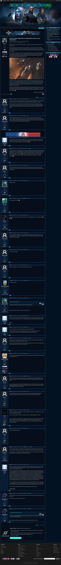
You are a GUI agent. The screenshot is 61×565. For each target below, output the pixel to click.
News (16, 0)
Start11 (2, 548)
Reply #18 (10, 376)
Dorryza (4, 381)
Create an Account (56, 548)
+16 (4, 192)
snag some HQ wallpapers (35, 84)
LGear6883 (4, 470)
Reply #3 (10, 137)
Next (42, 97)
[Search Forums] (60, 0)
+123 (4, 49)
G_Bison (4, 221)
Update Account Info (56, 552)
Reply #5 (10, 165)
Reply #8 (10, 215)
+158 (4, 364)
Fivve (5, 415)
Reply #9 (10, 232)
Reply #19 (10, 391)
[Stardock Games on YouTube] (52, 55)
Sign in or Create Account (15, 537)
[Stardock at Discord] (51, 57)
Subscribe (57, 558)
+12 (4, 458)
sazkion (4, 270)
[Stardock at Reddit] (50, 57)
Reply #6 (10, 180)
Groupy (2, 553)
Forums (37, 556)
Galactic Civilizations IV (21, 548)
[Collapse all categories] (59, 43)
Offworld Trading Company (22, 553)
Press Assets (38, 552)
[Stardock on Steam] (57, 55)
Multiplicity (2, 552)
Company (38, 544)
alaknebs (5, 452)
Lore (22, 5)
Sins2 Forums (23, 42)
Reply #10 (10, 249)
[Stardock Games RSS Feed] (56, 57)
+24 (4, 403)
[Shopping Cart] (58, 0)
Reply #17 (10, 353)
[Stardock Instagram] (56, 55)
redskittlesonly (4, 359)
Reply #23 (10, 464)
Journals (28, 5)
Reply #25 (10, 508)
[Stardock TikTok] (53, 57)
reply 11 (17, 301)
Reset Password (56, 551)
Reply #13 (10, 298)
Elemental (19, 547)
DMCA (34, 563)
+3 (4, 505)
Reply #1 (10, 98)
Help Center (55, 546)
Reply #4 (10, 148)
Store (47, 5)
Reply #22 (10, 446)
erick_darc (5, 204)
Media (35, 5)
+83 (5, 292)
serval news (35, 92)
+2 (4, 323)
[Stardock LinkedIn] (55, 57)
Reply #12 (11, 280)
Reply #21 (10, 428)
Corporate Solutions (3, 547)
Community (12, 0)
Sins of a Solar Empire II (21, 549)
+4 (4, 160)
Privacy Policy (25, 563)
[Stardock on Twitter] (49, 55)
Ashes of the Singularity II (21, 546)
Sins (11, 5)
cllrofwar (5, 143)
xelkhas (4, 154)
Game (17, 5)
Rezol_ (4, 171)
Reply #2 (10, 115)
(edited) (30, 148)
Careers (37, 549)
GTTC (5, 333)
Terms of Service (30, 563)
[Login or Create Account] (56, 0)
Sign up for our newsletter (38, 558)
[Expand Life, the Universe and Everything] (47, 50)
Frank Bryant (4, 104)
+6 (4, 210)
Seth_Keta (5, 343)
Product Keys (55, 549)
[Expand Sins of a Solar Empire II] (47, 46)
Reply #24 (10, 493)
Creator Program (38, 553)
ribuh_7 (4, 397)
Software (4, 0)
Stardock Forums (27, 198)
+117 (4, 227)
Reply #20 (10, 409)
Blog (18, 0)
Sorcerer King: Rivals (21, 556)
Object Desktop (3, 546)
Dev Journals (29, 81)
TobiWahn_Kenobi (5, 286)
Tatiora (4, 43)
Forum (40, 5)
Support (22, 0)
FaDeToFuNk (4, 255)
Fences (2, 549)
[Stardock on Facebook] (50, 55)
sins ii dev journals (41, 92)
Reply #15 (10, 327)
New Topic (41, 28)
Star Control (19, 551)
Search (43, 94)
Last (43, 97)
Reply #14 (10, 315)
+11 (4, 421)
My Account (55, 547)
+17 (4, 110)
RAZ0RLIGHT (4, 499)
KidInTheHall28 (4, 186)
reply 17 (20, 512)
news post (14, 81)
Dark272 (4, 321)
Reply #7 (10, 198)
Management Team (39, 548)
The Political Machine (21, 552)
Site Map (37, 563)
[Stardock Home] (1, 0)
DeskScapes (2, 551)
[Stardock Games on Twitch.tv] (54, 55)
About (37, 546)
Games (8, 0)
